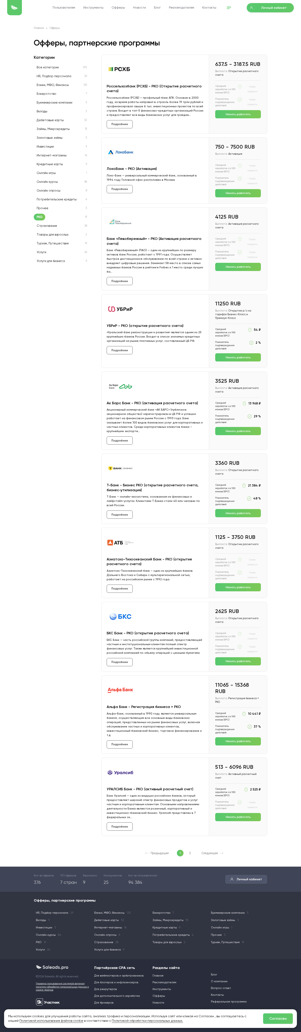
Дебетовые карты (50, 120)
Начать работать (238, 114)
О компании (219, 981)
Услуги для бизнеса (51, 261)
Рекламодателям (181, 7)
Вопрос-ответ (221, 988)
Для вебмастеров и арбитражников (119, 975)
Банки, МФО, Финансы (53, 85)
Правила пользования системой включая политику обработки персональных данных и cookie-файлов (62, 986)
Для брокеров (103, 1002)
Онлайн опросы (48, 190)
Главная (39, 28)
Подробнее (119, 124)
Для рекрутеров (105, 989)
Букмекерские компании (54, 102)
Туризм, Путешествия (53, 243)
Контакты (209, 7)
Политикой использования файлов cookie (51, 1021)
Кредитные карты (50, 164)
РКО (39, 217)
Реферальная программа (229, 1001)
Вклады (42, 111)
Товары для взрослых (53, 234)
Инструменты (93, 7)
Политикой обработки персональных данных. (147, 1021)
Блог (157, 7)
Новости (139, 7)
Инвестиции (45, 146)
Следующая (209, 853)
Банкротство (46, 93)
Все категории (48, 67)
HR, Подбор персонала (54, 76)
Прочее (42, 208)
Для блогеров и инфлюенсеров (116, 982)
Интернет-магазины (52, 155)
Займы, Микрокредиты (53, 129)
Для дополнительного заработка (117, 996)
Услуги (41, 252)
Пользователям (64, 7)
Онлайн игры (46, 173)
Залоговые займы (49, 137)
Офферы (118, 7)
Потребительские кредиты (57, 199)
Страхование (47, 225)
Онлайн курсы (47, 181)
